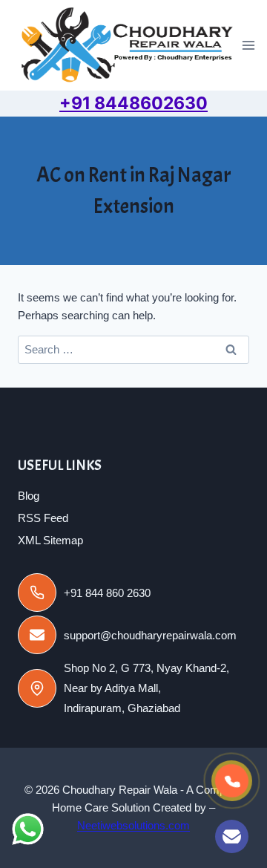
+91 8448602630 (133, 103)
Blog (28, 495)
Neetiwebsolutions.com (133, 825)
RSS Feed (43, 518)
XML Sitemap (50, 540)
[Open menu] (249, 45)
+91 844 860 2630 (107, 593)
